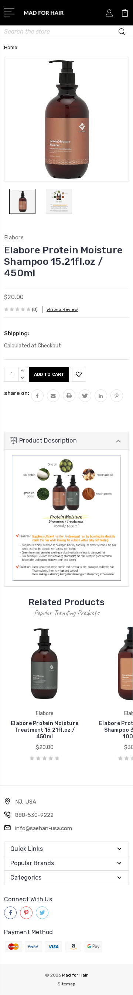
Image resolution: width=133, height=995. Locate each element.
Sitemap (66, 984)
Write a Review (62, 309)
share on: (16, 393)
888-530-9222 (34, 815)
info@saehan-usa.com (43, 828)
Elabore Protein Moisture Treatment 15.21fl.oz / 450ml (44, 730)
